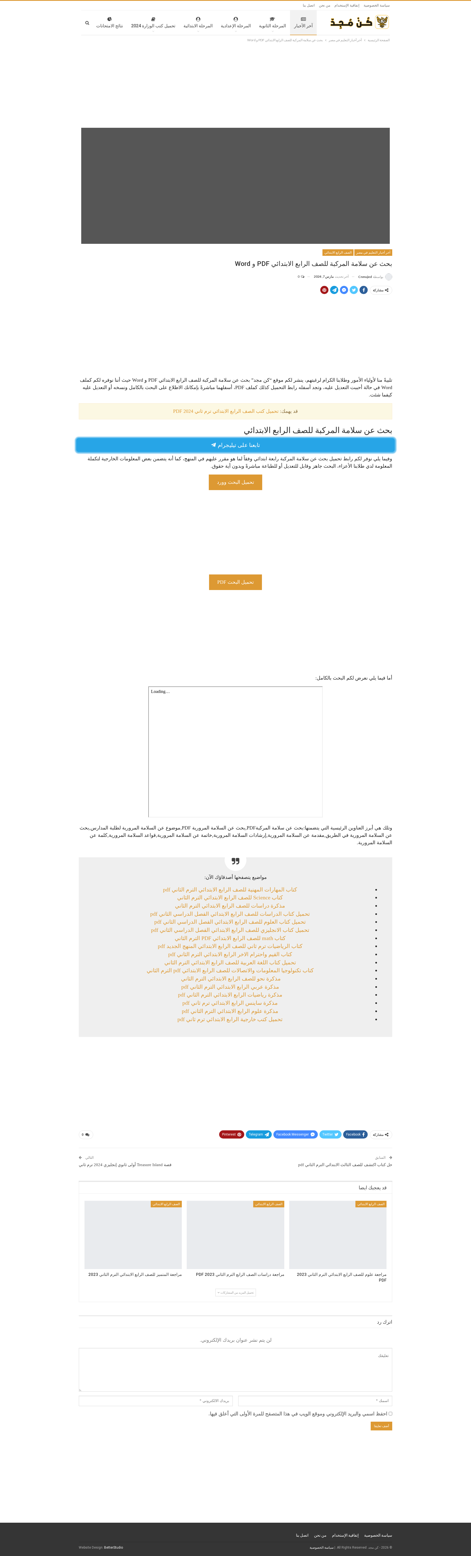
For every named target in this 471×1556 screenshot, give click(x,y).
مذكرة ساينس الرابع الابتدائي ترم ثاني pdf (230, 1003)
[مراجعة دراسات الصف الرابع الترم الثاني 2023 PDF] (235, 1235)
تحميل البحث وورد (235, 482)
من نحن (324, 5)
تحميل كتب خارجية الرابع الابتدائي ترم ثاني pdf (230, 1019)
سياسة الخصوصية (377, 5)
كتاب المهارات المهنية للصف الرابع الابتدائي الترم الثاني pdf (230, 890)
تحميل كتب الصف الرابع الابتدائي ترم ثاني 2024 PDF (226, 411)
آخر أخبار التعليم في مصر (373, 252)
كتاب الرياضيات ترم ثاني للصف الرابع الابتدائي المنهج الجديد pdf (230, 946)
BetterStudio (113, 1547)
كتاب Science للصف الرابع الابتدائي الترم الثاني (230, 897)
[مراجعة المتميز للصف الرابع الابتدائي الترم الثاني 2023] (133, 1235)
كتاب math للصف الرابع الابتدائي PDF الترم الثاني (230, 938)
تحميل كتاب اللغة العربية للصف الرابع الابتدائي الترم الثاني (230, 962)
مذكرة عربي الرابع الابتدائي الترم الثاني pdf (230, 987)
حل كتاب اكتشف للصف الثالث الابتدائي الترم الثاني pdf (345, 1165)
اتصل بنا (309, 5)
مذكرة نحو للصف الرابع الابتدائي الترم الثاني (230, 979)
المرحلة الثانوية (272, 25)
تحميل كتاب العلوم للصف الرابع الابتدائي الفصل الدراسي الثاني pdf (230, 922)
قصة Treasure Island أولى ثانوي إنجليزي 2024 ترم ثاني (125, 1165)
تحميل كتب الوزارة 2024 (153, 25)
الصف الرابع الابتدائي (338, 252)
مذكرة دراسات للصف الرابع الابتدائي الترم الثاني (230, 906)
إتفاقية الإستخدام (347, 5)
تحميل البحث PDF (235, 582)
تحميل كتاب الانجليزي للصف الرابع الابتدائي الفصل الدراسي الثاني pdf (230, 930)
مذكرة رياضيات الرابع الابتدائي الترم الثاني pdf (230, 995)
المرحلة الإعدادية (236, 25)
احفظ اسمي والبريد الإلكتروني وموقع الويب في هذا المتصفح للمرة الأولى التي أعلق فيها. (298, 1413)
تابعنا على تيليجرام (238, 445)
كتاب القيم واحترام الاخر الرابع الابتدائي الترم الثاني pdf (230, 954)
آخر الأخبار (303, 25)
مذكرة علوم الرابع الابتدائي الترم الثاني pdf (230, 1011)
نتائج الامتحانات (109, 25)
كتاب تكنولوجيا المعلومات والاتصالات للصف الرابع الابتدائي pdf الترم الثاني (230, 970)
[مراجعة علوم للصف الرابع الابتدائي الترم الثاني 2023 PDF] (338, 1235)
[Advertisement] (235, 84)
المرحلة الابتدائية (198, 25)
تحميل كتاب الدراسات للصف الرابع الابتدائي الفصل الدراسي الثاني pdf (230, 914)
